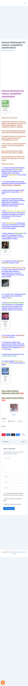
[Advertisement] (14, 25)
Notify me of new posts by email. (13, 504)
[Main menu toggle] (25, 3)
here (22, 393)
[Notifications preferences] (3, 683)
